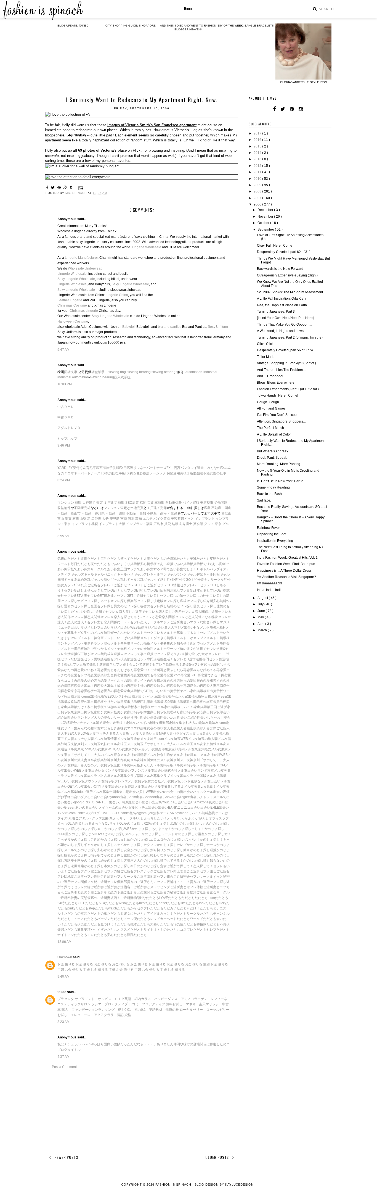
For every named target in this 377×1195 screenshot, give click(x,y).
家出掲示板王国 (205, 707)
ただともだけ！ (188, 908)
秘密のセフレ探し (153, 606)
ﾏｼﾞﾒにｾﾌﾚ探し (81, 612)
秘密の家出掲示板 (90, 702)
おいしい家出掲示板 (165, 691)
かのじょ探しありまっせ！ (151, 829)
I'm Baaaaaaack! (269, 583)
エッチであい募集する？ (145, 569)
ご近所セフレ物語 (87, 877)
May (261, 617)
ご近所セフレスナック (136, 871)
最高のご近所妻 (98, 898)
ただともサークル (186, 914)
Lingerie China (117, 295)
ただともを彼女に (120, 914)
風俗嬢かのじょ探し (89, 866)
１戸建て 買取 (114, 503)
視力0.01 (124, 1010)
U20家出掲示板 (174, 702)
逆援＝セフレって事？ (130, 654)
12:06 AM (64, 942)
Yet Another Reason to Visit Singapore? (286, 577)
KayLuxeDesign (240, 1184)
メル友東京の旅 (126, 749)
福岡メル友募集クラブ (153, 776)
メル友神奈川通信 (160, 755)
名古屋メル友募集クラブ (118, 776)
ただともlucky (215, 903)
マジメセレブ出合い (95, 627)
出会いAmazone (196, 802)
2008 (258, 191)
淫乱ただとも (137, 935)
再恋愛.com (171, 675)
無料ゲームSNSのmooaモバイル (177, 813)
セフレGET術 (134, 590)
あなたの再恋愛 (72, 670)
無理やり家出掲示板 (182, 712)
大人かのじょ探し (147, 860)
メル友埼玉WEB (176, 739)
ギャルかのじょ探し (99, 845)
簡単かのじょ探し (196, 850)
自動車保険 (173, 503)
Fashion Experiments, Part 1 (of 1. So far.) (288, 389)
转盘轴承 (98, 372)
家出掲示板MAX (99, 707)
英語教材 (155, 1010)
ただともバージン (97, 919)
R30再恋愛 (209, 664)
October (263, 223)
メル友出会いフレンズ (127, 770)
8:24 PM (63, 480)
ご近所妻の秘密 (165, 892)
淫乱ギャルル (94, 580)
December (265, 210)
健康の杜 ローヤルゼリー (184, 1010)
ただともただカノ (163, 908)
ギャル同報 (211, 574)
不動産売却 (82, 508)
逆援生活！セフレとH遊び (176, 659)
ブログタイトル (69, 1050)
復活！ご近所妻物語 (125, 898)
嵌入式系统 (122, 377)
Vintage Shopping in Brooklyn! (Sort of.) (286, 363)
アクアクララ (104, 1015)
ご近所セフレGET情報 (163, 585)
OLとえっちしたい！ (151, 818)
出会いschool (146, 797)
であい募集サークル (89, 569)
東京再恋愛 (79, 691)
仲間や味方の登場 (186, 1044)
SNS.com (69, 813)
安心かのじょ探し (110, 850)
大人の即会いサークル (110, 717)
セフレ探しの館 (171, 596)
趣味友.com (217, 723)
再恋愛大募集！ (82, 686)
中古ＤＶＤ (65, 407)
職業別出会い (132, 802)
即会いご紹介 (187, 717)
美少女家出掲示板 (130, 712)
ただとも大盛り (148, 924)
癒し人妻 (132, 733)
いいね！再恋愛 (95, 670)
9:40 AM (63, 976)
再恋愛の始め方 (85, 680)
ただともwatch (106, 908)
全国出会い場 (119, 792)
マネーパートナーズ (151, 468)
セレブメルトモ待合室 (87, 638)
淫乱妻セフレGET (210, 590)
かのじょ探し (67, 829)
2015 (258, 146)
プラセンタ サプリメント (76, 999)
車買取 (159, 503)
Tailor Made (266, 357)
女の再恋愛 (201, 686)
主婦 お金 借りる (215, 964)
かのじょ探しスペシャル (123, 834)
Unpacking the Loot (271, 534)
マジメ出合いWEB (124, 627)
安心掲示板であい (153, 564)
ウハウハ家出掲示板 (156, 696)
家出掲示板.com (76, 696)
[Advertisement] (141, 1110)
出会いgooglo (74, 802)
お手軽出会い (71, 797)
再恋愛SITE (189, 675)
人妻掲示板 (221, 733)
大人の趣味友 (199, 723)
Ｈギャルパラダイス (211, 569)
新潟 (90, 519)
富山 (60, 519)
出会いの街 (175, 792)
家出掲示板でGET (137, 691)
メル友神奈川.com (186, 755)
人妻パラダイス (177, 733)
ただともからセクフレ (133, 908)
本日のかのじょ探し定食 (148, 866)
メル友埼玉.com (152, 739)
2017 (258, 133)
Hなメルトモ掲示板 (208, 627)
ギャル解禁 (195, 574)
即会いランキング (80, 717)
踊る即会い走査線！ (111, 723)
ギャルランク (177, 574)
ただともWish (115, 903)
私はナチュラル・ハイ (74, 1044)
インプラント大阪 (112, 524)
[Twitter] (283, 109)
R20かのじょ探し (157, 823)
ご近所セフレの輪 (107, 871)
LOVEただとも (170, 898)
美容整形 (206, 503)
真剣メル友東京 (189, 749)
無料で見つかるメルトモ (102, 649)
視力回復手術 (115, 473)
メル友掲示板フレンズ (111, 781)
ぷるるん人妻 (116, 733)
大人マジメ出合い (181, 627)
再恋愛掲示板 (157, 680)
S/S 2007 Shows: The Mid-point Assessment (290, 292)
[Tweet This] (54, 187)
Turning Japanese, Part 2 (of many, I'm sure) (290, 337)
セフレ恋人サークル (145, 622)
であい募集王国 (115, 569)
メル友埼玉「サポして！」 (147, 744)
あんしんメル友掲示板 (156, 765)
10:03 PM (64, 384)
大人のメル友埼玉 (180, 744)
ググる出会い (90, 797)
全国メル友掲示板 (127, 765)
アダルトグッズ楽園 (93, 818)
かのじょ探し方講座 (190, 834)
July (260, 604)
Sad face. (264, 500)
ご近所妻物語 (187, 892)
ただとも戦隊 (127, 924)
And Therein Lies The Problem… (281, 370)
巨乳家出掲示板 (151, 702)
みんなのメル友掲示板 (97, 765)
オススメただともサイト (135, 930)
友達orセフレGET (120, 596)
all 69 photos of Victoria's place (100, 150)
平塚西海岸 (101, 468)
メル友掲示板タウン (80, 781)
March (262, 630)
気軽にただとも (69, 559)
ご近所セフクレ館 (80, 871)
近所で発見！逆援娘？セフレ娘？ (104, 664)
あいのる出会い (87, 807)
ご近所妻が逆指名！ (119, 887)
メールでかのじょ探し (80, 850)
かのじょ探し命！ (218, 834)
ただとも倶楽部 (75, 924)
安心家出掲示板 (208, 712)
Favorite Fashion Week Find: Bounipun (286, 564)
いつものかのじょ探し (212, 823)
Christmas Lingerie (84, 311)
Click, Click (265, 344)
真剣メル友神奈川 (137, 760)
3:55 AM (63, 536)
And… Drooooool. (270, 376)
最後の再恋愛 (127, 686)
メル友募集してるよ (169, 786)
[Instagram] (300, 109)
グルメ (209, 524)
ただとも (188, 898)
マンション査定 (115, 508)
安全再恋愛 (115, 675)
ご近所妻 (97, 887)
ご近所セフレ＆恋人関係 (190, 612)
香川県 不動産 (105, 513)
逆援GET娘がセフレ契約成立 (92, 654)
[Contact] (307, 109)
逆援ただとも (90, 559)
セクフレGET (190, 585)
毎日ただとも (81, 564)
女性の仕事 (218, 473)
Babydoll (129, 327)
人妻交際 (209, 728)
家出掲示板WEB (100, 696)
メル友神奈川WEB (214, 755)
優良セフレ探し (204, 606)
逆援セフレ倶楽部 (117, 659)
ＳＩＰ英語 (123, 999)
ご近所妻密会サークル (213, 892)
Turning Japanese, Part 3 (276, 311)
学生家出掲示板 (155, 712)
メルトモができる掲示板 (158, 638)
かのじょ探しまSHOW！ (86, 834)
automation (193, 372)
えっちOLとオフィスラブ (210, 818)
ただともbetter (156, 903)
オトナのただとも (166, 930)
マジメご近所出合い (175, 622)
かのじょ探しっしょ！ (188, 829)
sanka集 (127, 813)
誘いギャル (112, 580)
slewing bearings (164, 372)
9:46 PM (63, 445)
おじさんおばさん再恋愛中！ (128, 670)
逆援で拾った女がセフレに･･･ (204, 654)
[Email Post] (80, 187)
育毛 (89, 468)
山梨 (83, 519)
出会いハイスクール (198, 792)
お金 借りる (66, 964)
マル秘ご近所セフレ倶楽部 (107, 882)
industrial (210, 372)
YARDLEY (65, 468)
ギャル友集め (74, 580)
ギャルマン (158, 574)
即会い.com (168, 717)
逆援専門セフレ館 (209, 659)
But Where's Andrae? (272, 451)
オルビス (104, 999)
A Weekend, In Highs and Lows (280, 331)
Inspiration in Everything (275, 541)
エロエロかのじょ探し (166, 839)
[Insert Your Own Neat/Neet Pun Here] (285, 318)
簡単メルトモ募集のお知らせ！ (167, 643)
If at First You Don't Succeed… (279, 415)
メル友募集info (72, 792)
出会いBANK (167, 807)
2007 (258, 198)
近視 (133, 468)
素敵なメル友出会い (206, 781)
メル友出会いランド (192, 770)
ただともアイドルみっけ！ (153, 914)
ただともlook (195, 903)
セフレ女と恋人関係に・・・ (108, 622)
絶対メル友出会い (141, 786)
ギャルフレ (142, 574)
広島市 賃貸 (162, 524)
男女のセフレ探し (127, 606)
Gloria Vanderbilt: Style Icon (303, 82)
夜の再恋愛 (115, 691)
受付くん (79, 468)
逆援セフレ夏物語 (90, 659)
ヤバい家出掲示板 (193, 691)
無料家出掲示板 (122, 707)
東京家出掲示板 (82, 712)
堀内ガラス (142, 999)
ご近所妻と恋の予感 (79, 892)
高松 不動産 (168, 513)
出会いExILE (209, 807)
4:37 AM (63, 1057)
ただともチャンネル (215, 914)
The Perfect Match (270, 428)
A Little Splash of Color (274, 434)
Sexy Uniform (218, 327)
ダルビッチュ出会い (143, 807)
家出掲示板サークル (149, 707)
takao (62, 992)
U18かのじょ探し (183, 823)
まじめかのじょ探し (135, 839)
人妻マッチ (97, 733)
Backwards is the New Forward (280, 269)
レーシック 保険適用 (164, 473)
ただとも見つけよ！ (102, 924)
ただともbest (135, 903)
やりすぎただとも (104, 930)
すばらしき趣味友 (113, 728)
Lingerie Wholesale (146, 247)
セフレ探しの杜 (194, 596)
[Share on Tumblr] (71, 187)
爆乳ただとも (180, 559)
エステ (148, 519)
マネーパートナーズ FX (88, 473)
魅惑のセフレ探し (180, 606)
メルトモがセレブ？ (191, 638)
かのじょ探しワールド (158, 834)
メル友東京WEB (103, 749)
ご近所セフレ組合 (203, 871)
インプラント (205, 519)
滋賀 (68, 519)
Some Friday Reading (273, 487)
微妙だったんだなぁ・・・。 (135, 1044)
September (266, 229)
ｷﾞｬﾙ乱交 (80, 585)
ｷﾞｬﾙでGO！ (185, 580)
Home (188, 8)
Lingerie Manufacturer (81, 258)
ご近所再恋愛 (160, 670)
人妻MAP (159, 733)
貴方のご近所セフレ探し (208, 882)
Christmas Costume (72, 305)
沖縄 (98, 519)
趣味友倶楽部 (159, 723)
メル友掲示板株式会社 (144, 781)
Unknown (65, 957)
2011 (258, 172)
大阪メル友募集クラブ (83, 776)
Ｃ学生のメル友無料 (95, 633)
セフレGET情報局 (157, 590)
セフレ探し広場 (175, 601)
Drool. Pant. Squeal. (272, 458)
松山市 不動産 (81, 513)
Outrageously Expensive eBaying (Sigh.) (287, 275)
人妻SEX (67, 733)
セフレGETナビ (112, 590)
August (263, 598)
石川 (75, 519)
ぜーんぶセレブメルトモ (128, 633)
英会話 (198, 524)
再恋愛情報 (191, 680)
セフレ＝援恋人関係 (85, 617)
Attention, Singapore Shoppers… (281, 421)
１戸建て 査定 (92, 503)
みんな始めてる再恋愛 (209, 670)
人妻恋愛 (173, 728)
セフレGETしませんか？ (82, 590)
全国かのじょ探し (87, 860)
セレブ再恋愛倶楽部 (92, 675)
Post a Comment (64, 1067)
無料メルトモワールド (163, 649)
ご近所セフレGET (100, 585)
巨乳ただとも (110, 559)
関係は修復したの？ (215, 1044)
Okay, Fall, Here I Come (274, 245)
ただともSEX (95, 903)
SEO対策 (132, 503)
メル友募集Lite (195, 786)
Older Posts (217, 1157)
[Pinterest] (291, 109)
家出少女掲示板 (105, 712)
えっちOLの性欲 (69, 823)
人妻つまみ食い (201, 733)
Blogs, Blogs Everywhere (275, 382)
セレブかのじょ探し (191, 845)
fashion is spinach (173, 1184)
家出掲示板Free (213, 696)
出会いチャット (201, 797)
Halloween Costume (72, 321)
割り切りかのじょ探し (166, 850)
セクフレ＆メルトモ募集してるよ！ (173, 633)
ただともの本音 (75, 914)
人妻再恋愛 (218, 686)
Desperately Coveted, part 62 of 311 (284, 252)
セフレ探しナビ (72, 601)
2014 (258, 153)
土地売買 (137, 508)
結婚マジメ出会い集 (153, 627)
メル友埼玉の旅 (199, 739)
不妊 (206, 473)
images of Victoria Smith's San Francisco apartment (152, 125)
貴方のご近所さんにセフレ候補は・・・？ (158, 882)
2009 (258, 185)
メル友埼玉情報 (105, 739)
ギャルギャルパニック (100, 574)
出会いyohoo (110, 797)
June (261, 611)
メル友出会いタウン (96, 770)
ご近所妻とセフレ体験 (186, 887)
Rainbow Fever (268, 528)
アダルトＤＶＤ (69, 428)
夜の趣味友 (158, 728)
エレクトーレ (81, 1015)
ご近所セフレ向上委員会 (171, 871)
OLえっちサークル (122, 818)
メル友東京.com (79, 749)
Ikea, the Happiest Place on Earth (282, 305)
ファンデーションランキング (93, 1010)
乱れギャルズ (130, 580)
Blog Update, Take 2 (73, 25)
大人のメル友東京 (107, 755)
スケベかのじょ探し (129, 845)
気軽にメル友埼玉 (113, 744)
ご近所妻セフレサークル (118, 877)
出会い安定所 (152, 802)
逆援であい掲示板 (180, 564)
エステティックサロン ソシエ (79, 1004)
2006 (258, 204)
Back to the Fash (269, 494)
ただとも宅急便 (171, 924)
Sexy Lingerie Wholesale (76, 279)
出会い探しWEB (141, 792)
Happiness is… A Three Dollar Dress (284, 571)
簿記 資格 (124, 1015)
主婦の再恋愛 (147, 686)
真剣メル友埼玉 (88, 744)
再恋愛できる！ (209, 675)
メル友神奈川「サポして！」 (201, 760)
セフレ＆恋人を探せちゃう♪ (121, 617)
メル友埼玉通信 (128, 739)
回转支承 (70, 372)
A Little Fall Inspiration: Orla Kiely (281, 298)
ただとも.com (205, 898)
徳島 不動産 (127, 513)
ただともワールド (190, 919)
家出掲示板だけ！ (74, 707)
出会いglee (181, 797)
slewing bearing (139, 372)
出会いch (160, 792)
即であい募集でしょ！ (180, 569)
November (265, 216)
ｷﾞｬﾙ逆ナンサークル (209, 580)
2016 (258, 140)
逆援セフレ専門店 (143, 659)
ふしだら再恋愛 (181, 670)
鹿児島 (115, 519)
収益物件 (64, 508)
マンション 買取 (69, 503)
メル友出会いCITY (87, 786)
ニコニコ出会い (188, 807)
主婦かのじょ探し (137, 855)
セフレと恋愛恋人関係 (158, 617)
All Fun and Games (271, 408)
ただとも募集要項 (77, 930)
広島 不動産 (212, 508)
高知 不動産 (148, 513)
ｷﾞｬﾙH (171, 580)
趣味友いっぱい (137, 723)
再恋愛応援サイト (133, 680)
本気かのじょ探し (117, 866)
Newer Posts (65, 1157)
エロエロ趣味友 (138, 728)
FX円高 (124, 468)
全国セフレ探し (102, 606)
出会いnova (164, 797)
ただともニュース (70, 919)
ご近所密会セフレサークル (193, 877)
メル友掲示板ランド (176, 781)
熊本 (131, 519)
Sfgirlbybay (76, 135)
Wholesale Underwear (84, 268)
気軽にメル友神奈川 (165, 760)
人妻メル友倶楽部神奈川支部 (102, 760)
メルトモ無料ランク (89, 643)
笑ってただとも (132, 559)
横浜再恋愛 (132, 675)
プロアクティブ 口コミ (122, 1004)
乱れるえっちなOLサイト (100, 823)
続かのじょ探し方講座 (117, 860)
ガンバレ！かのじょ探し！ (203, 839)
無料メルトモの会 (133, 649)
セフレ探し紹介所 (200, 601)
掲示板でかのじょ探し (107, 855)
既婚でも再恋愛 (151, 675)
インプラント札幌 (84, 524)
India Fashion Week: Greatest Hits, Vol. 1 (287, 558)
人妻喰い (145, 733)
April (261, 624)
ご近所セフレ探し (146, 596)
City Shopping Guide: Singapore (130, 25)
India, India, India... (271, 590)
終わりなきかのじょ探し (168, 855)
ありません (165, 1044)
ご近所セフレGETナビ (130, 585)
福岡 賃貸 (147, 503)
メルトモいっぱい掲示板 (122, 638)
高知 (138, 519)
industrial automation (73, 377)
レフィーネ (219, 999)
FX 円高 (173, 468)
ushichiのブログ (88, 813)
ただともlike (176, 903)
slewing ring (117, 372)
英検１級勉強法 (191, 473)
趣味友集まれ (179, 723)
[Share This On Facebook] (48, 187)
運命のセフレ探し (77, 606)
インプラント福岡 (139, 524)
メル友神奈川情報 (133, 755)
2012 (258, 166)
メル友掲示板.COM (211, 765)
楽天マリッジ (209, 1004)
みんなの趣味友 (88, 728)
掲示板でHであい (206, 564)
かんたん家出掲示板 (186, 696)
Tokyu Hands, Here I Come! (277, 395)
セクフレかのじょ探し (160, 845)
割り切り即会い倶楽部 (143, 717)
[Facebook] (274, 109)
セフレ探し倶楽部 (123, 601)
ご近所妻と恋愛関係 (138, 892)
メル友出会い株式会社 (160, 770)
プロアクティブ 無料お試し (162, 1004)
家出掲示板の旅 (197, 702)
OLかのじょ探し (131, 823)
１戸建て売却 (157, 508)
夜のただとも (100, 564)
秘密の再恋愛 (97, 691)
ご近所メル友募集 (96, 792)
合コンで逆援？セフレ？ (147, 664)
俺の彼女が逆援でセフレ (198, 649)
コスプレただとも (193, 930)
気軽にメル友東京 (214, 749)
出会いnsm (128, 797)
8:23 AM (63, 1022)
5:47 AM (63, 350)
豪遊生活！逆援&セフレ (183, 664)
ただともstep (85, 908)
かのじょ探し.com (90, 829)
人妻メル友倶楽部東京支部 (158, 749)
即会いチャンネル (83, 723)
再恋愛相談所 (210, 680)
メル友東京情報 (204, 744)
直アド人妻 (65, 739)
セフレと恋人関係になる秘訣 (196, 617)
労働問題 (220, 503)
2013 (258, 159)
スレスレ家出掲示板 (127, 696)
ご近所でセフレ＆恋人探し (112, 612)
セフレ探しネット (97, 601)
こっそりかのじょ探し (74, 839)
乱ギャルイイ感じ (153, 580)
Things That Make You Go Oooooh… (284, 324)
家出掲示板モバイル (179, 707)
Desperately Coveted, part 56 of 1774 (285, 350)
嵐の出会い (217, 802)
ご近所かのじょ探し (105, 839)
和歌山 (226, 513)
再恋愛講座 (175, 680)
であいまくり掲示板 (125, 564)
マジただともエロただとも (87, 935)
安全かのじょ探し (137, 850)
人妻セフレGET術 (94, 596)
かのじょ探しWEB (118, 829)
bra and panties (169, 327)
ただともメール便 (123, 919)
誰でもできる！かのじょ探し (181, 860)
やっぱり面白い (102, 1044)
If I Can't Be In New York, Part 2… (281, 481)
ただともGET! (75, 903)
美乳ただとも (200, 559)
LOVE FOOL (110, 813)
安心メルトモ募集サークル (124, 643)
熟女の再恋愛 (167, 686)
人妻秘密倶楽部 (191, 728)
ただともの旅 (97, 914)
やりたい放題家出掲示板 (122, 702)
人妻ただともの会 (157, 559)
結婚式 (177, 524)
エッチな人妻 (84, 739)
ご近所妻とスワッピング (152, 887)
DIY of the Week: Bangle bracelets (246, 25)
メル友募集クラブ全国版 (188, 776)
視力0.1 (140, 1010)
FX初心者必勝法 (137, 473)
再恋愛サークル (108, 680)
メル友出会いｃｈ (114, 786)
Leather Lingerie (69, 300)
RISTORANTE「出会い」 (103, 802)
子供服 (114, 468)
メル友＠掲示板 (185, 765)
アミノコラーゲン (194, 999)
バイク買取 (191, 503)
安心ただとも (117, 935)
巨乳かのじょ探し (77, 855)
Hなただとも (149, 898)
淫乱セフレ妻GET (183, 590)
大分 (105, 519)
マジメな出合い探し (205, 622)
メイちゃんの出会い (113, 807)
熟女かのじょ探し (200, 855)
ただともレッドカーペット (157, 919)
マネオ (191, 1004)
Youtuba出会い (173, 802)
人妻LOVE (81, 733)
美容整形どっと (182, 519)
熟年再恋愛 (185, 686)
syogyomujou (143, 813)
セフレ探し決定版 (150, 601)
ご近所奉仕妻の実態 (72, 898)
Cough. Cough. (268, 402)
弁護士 (187, 524)
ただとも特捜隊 (194, 924)
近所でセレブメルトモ (206, 643)
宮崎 (123, 519)
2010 (258, 179)
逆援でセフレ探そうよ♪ (164, 654)
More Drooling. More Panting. (279, 464)
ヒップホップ (67, 438)
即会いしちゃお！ (210, 717)
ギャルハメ (125, 574)
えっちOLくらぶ (179, 818)
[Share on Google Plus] (66, 187)
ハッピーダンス (165, 999)
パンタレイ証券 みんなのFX (202, 468)
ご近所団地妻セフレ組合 (155, 877)
